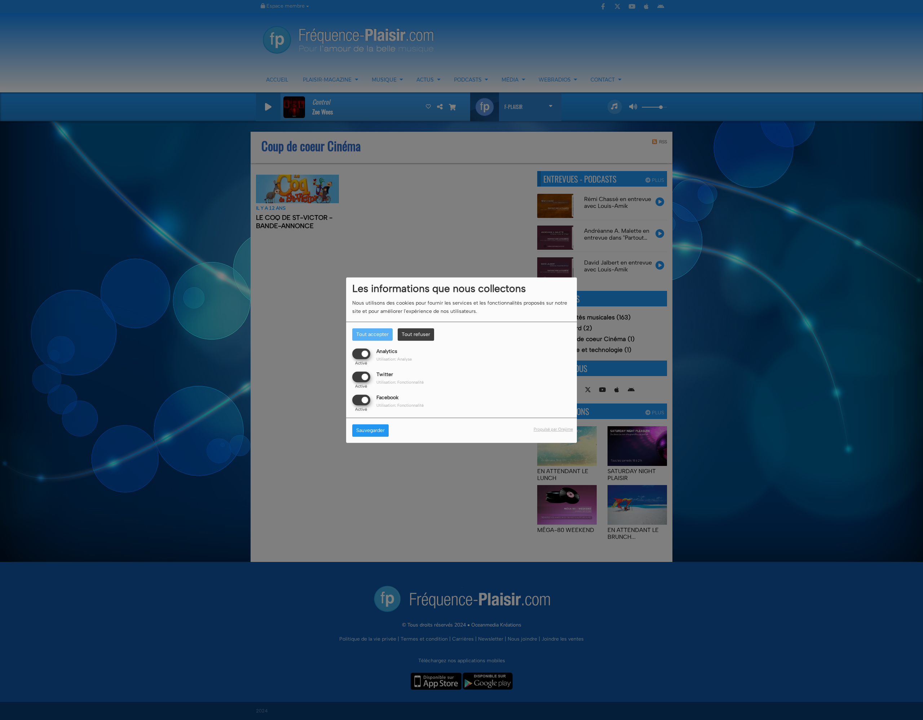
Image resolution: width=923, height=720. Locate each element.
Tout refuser (416, 334)
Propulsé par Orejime (553, 429)
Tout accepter (372, 334)
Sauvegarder (370, 430)
